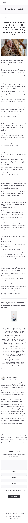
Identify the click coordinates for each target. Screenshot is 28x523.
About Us (15, 516)
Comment (14, 459)
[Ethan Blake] (3, 378)
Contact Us (20, 516)
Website (14, 483)
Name (14, 471)
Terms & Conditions (14, 518)
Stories (8, 368)
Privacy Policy (8, 516)
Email (14, 477)
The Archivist (14, 9)
